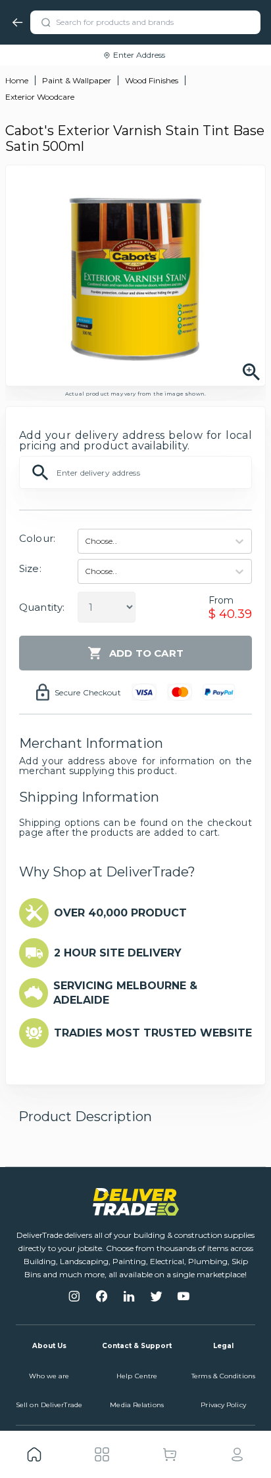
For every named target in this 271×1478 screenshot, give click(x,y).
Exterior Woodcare (39, 97)
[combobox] (86, 541)
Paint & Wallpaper (76, 80)
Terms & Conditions (223, 1376)
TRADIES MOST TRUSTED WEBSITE (153, 1033)
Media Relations (137, 1405)
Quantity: (41, 607)
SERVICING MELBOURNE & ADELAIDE (125, 992)
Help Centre (136, 1376)
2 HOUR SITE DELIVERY (118, 953)
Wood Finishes (151, 80)
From (221, 600)
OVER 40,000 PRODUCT (120, 913)
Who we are (49, 1376)
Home (16, 80)
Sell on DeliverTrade (49, 1405)
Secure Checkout (88, 692)
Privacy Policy (223, 1405)
